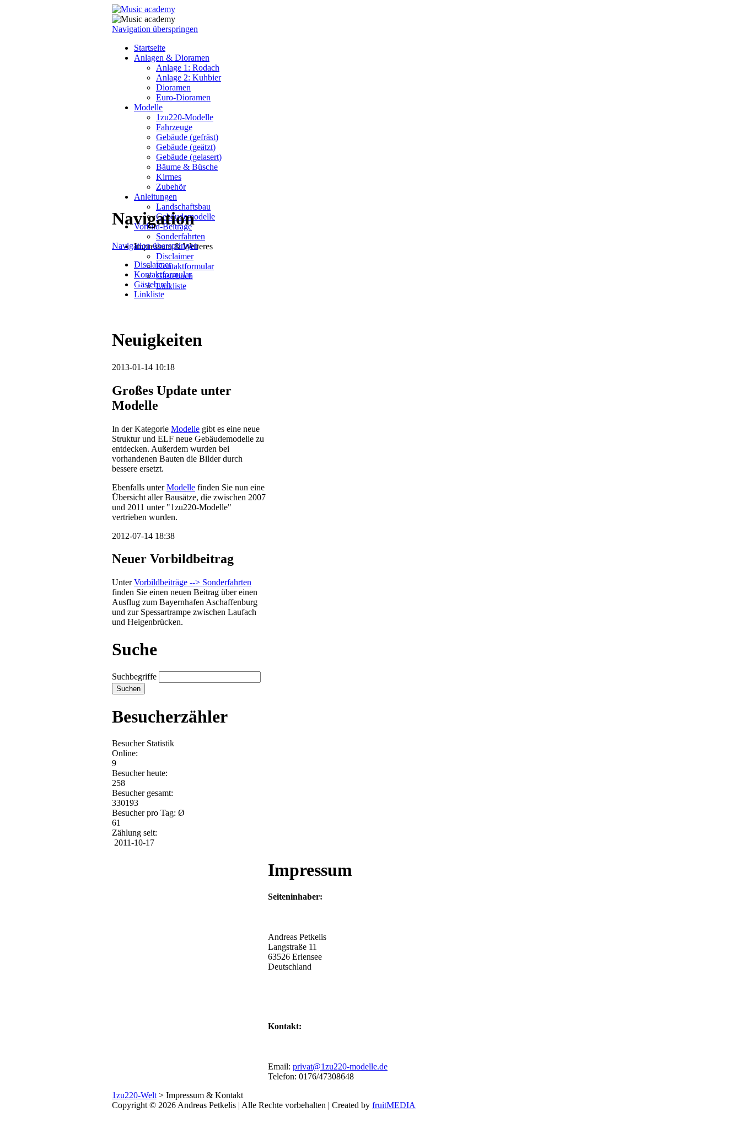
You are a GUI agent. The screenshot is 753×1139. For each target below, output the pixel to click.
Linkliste (171, 286)
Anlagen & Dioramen (171, 57)
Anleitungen (155, 196)
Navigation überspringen (155, 29)
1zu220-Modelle (184, 117)
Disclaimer (174, 256)
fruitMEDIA (394, 1105)
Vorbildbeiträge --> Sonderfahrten (192, 582)
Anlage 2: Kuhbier (188, 77)
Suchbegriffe (134, 676)
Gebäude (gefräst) (187, 137)
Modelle (148, 107)
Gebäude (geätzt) (186, 147)
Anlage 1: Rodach (187, 67)
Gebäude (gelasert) (189, 157)
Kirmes (168, 176)
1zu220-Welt (134, 1095)
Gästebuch (152, 284)
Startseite (149, 47)
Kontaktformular (185, 266)
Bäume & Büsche (187, 167)
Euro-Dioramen (183, 97)
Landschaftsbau (183, 206)
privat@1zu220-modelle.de (340, 1066)
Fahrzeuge (174, 127)
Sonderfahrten (180, 236)
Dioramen (173, 87)
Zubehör (171, 186)
